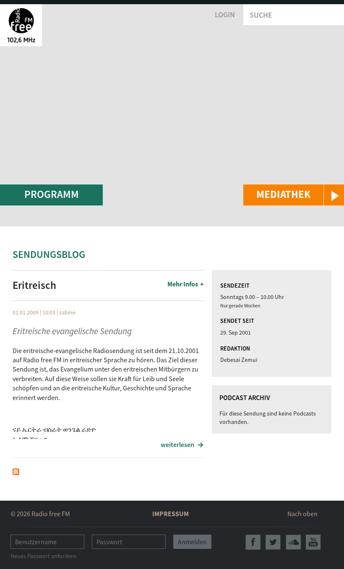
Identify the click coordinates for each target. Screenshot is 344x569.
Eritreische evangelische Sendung (72, 331)
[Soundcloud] (293, 542)
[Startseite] (21, 25)
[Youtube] (313, 542)
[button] (293, 194)
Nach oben (302, 513)
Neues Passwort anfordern (43, 556)
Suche (261, 15)
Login (225, 14)
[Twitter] (273, 542)
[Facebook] (253, 542)
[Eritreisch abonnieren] (16, 471)
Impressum (170, 513)
